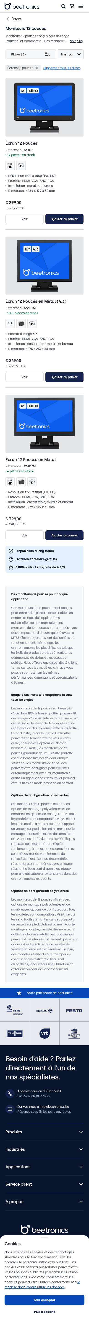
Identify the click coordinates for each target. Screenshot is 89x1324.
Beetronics (29, 1227)
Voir (24, 219)
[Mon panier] (71, 6)
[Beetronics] (22, 6)
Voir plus (76, 41)
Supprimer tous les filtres (62, 68)
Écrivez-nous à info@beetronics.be (43, 1106)
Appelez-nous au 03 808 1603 (39, 1091)
